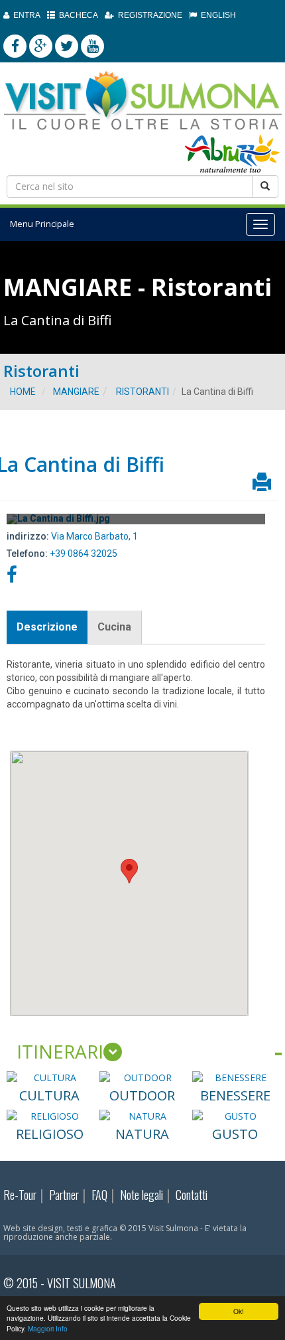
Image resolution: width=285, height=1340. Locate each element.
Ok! (238, 1311)
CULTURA (49, 1095)
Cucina (114, 627)
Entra (24, 15)
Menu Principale (42, 224)
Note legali (141, 1194)
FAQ (99, 1194)
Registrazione (148, 15)
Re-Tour (19, 1194)
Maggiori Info (48, 1328)
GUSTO (235, 1134)
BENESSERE (235, 1095)
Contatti (191, 1194)
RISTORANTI (142, 391)
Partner (64, 1194)
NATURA (142, 1134)
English (216, 15)
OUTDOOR (142, 1095)
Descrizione (47, 627)
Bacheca (76, 15)
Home (23, 391)
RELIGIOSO (50, 1134)
